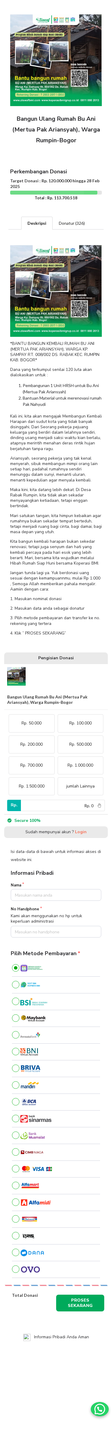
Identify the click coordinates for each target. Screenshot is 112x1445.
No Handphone (25, 909)
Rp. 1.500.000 (32, 786)
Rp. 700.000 (31, 765)
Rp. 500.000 (80, 744)
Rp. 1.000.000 (80, 765)
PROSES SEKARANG (80, 1302)
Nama (16, 885)
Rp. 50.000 (32, 723)
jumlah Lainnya (80, 786)
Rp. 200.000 (31, 744)
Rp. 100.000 (80, 723)
